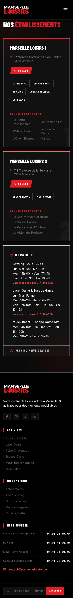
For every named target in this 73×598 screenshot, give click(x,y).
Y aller (23, 70)
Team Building (15, 495)
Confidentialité (15, 513)
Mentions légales (17, 507)
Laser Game (13, 444)
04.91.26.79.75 (58, 533)
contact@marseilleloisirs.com (28, 569)
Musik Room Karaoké (20, 462)
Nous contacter (16, 501)
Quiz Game (13, 468)
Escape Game (15, 456)
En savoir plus (22, 590)
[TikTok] (25, 416)
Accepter (55, 590)
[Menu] (65, 9)
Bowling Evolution (17, 438)
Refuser (39, 590)
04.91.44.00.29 (58, 542)
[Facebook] (7, 416)
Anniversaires (15, 489)
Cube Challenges (17, 450)
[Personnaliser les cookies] (7, 591)
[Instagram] (16, 416)
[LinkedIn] (35, 416)
